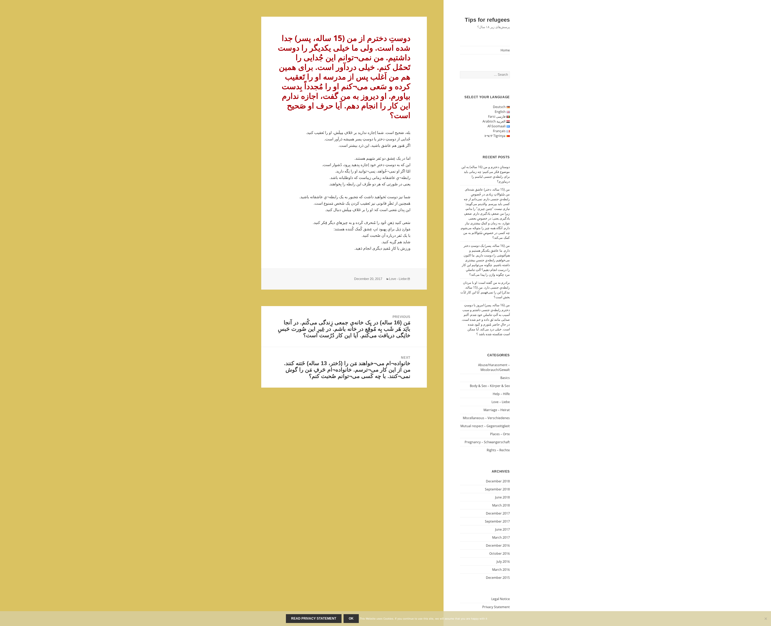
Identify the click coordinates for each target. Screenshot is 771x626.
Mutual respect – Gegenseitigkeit (485, 426)
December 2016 (498, 545)
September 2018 (497, 489)
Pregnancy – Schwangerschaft (487, 442)
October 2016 (499, 553)
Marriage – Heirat (496, 410)
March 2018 (501, 505)
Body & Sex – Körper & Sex (490, 386)
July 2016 (503, 561)
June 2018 (502, 497)
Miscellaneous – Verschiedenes (486, 418)
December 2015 (498, 577)
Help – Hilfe (501, 394)
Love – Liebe (501, 402)
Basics (505, 378)
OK (351, 618)
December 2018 (498, 481)
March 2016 (501, 569)
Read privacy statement (313, 618)
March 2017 (501, 537)
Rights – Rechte (498, 450)
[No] (766, 619)
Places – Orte (500, 434)
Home (505, 50)
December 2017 (498, 513)
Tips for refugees (487, 20)
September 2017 (497, 521)
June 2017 (502, 529)
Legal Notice (500, 599)
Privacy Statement (496, 607)
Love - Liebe (398, 279)
